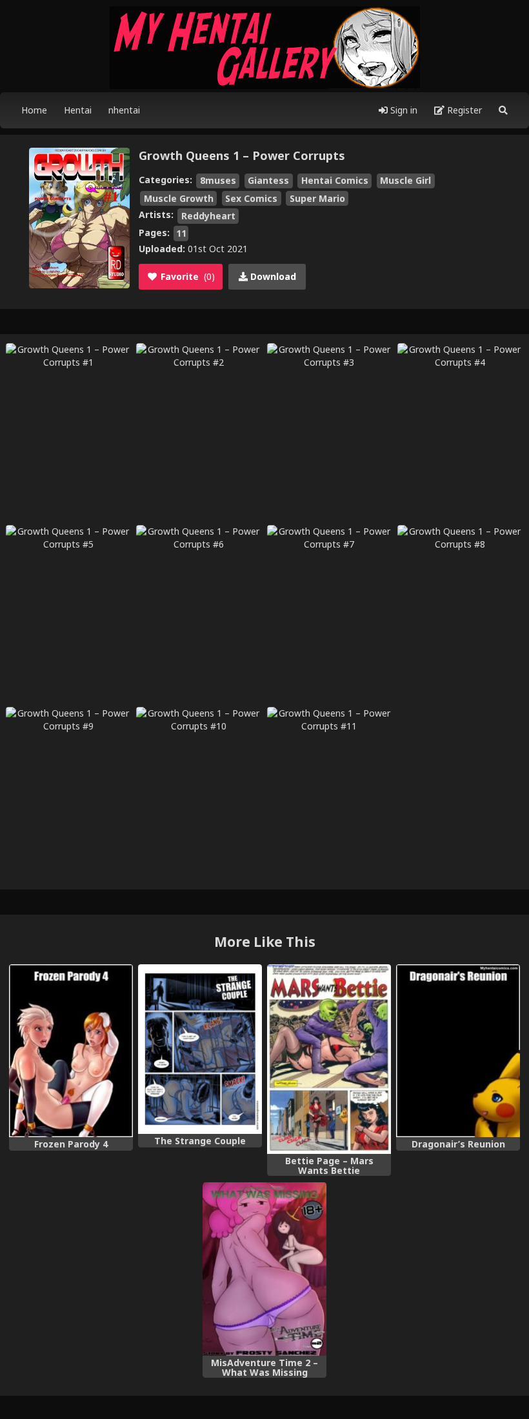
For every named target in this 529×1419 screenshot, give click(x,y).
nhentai (124, 110)
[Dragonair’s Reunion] (458, 1051)
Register (463, 110)
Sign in (402, 110)
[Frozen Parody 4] (71, 1051)
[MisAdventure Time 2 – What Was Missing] (264, 1269)
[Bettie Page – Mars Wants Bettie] (329, 1059)
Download (272, 276)
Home (34, 110)
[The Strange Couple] (200, 1049)
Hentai (78, 110)
